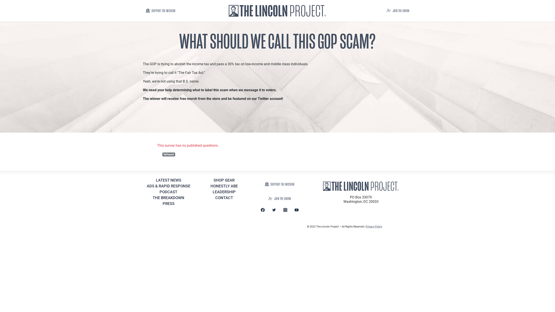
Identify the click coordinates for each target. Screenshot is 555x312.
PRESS (169, 203)
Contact (224, 197)
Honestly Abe (224, 186)
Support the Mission (163, 11)
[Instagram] (285, 210)
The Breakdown (168, 197)
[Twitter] (274, 210)
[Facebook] (263, 210)
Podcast (168, 192)
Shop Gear (224, 180)
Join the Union (401, 11)
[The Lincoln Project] (277, 11)
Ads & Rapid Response (168, 186)
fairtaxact (168, 154)
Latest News (168, 180)
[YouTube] (296, 210)
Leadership (224, 192)
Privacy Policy (374, 226)
